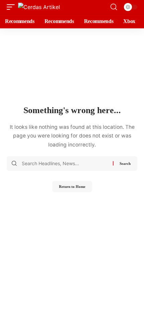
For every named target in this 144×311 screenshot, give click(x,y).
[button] (12, 7)
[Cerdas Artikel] (39, 7)
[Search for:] (65, 163)
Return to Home (72, 187)
